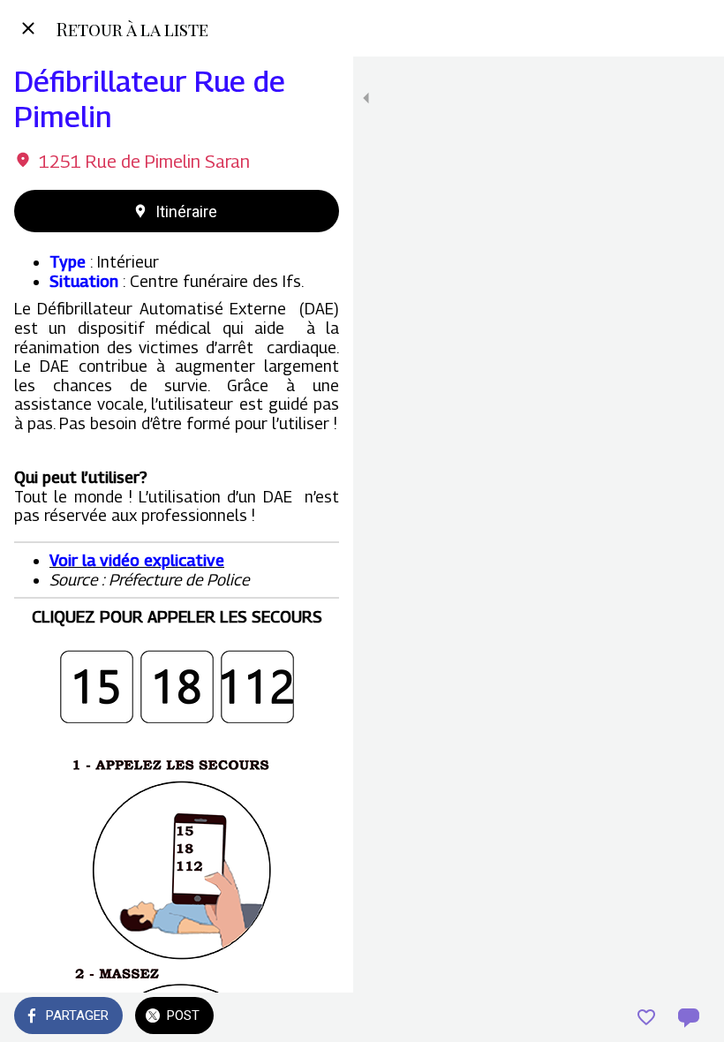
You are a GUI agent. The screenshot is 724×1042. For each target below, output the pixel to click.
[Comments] (688, 1017)
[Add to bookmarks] (646, 1017)
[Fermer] (28, 28)
